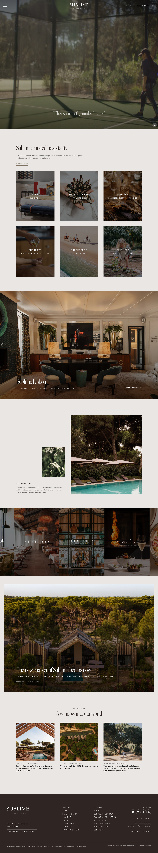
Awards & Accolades (105, 817)
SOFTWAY (148, 845)
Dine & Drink (69, 814)
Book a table (143, 5)
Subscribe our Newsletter (22, 831)
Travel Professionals (140, 832)
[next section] (79, 123)
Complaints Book (81, 846)
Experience (68, 823)
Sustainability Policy (58, 846)
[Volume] (154, 125)
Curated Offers (71, 830)
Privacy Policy (26, 846)
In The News (100, 820)
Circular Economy (104, 814)
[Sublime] (79, 6)
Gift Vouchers (102, 823)
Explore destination (133, 387)
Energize (67, 820)
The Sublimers (102, 827)
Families (67, 827)
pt (153, 5)
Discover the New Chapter (27, 681)
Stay (64, 811)
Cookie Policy (70, 846)
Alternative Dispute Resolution (41, 846)
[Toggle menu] (5, 5)
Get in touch (142, 818)
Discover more (22, 163)
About (97, 811)
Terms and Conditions (13, 846)
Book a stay (129, 5)
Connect (66, 817)
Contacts (99, 830)
